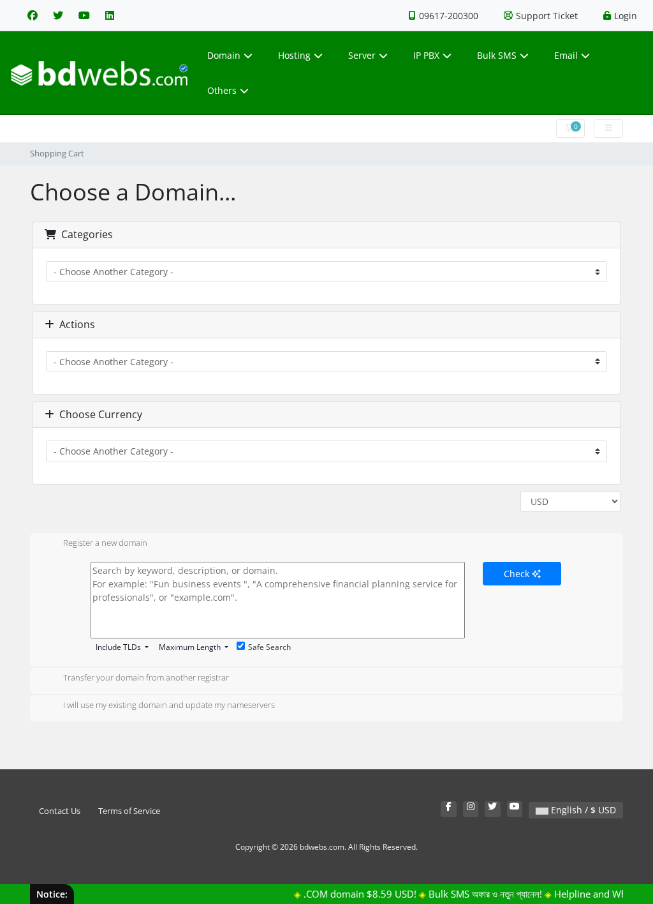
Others (222, 90)
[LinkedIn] (109, 15)
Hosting (294, 55)
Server (362, 55)
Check (518, 574)
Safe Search (269, 647)
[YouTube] (84, 15)
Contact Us (59, 811)
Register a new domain (105, 543)
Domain (223, 55)
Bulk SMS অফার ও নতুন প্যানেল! (477, 893)
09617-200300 (448, 16)
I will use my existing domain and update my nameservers (169, 705)
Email (566, 55)
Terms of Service (129, 811)
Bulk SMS (497, 55)
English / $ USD (582, 810)
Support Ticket (547, 16)
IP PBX (426, 55)
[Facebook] (32, 15)
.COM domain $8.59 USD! (351, 893)
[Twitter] (58, 15)
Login (625, 16)
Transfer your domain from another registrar (146, 678)
